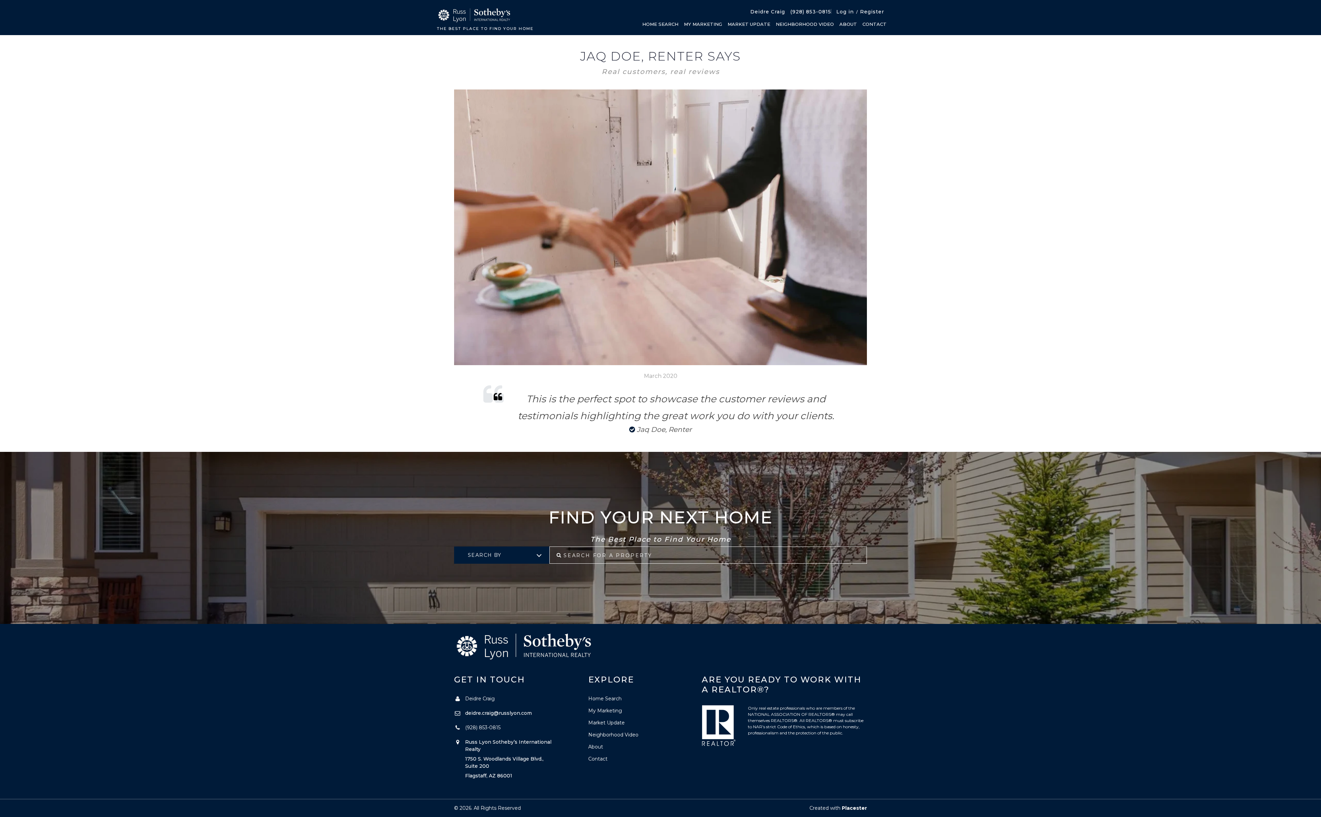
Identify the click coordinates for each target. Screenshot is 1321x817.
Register (872, 12)
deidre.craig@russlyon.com (498, 713)
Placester (854, 808)
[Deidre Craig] (474, 16)
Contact (874, 24)
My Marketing (703, 24)
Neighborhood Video (805, 24)
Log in (845, 12)
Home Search (660, 24)
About (848, 24)
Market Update (749, 24)
